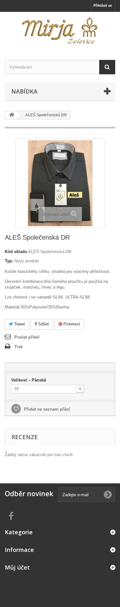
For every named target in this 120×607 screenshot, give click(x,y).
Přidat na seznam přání (46, 409)
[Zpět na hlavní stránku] (11, 115)
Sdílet (43, 324)
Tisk (18, 346)
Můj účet (17, 567)
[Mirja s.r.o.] (60, 30)
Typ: (9, 260)
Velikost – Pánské (29, 380)
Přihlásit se (102, 5)
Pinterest (71, 324)
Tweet (19, 324)
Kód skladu (16, 251)
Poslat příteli (27, 337)
